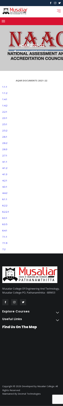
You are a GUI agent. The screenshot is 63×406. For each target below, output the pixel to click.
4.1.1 (4, 161)
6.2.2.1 (5, 211)
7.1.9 (4, 242)
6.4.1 (4, 230)
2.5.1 (4, 124)
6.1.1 (4, 199)
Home (21, 51)
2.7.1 (4, 155)
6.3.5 (4, 224)
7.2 (4, 249)
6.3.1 (4, 217)
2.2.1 (4, 111)
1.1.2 (4, 92)
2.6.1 (4, 136)
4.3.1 (4, 186)
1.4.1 (4, 99)
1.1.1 (4, 86)
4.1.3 (4, 174)
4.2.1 (4, 180)
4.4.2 (4, 192)
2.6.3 (4, 149)
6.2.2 (4, 205)
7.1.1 (4, 236)
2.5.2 (4, 130)
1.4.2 (4, 105)
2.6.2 (4, 142)
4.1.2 (4, 167)
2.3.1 (4, 117)
